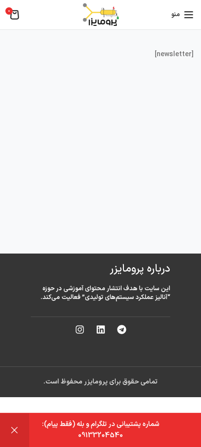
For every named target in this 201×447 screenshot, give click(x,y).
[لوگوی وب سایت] (100, 14)
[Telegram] (121, 329)
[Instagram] (79, 329)
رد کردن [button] (14, 430)
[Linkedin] (100, 329)
